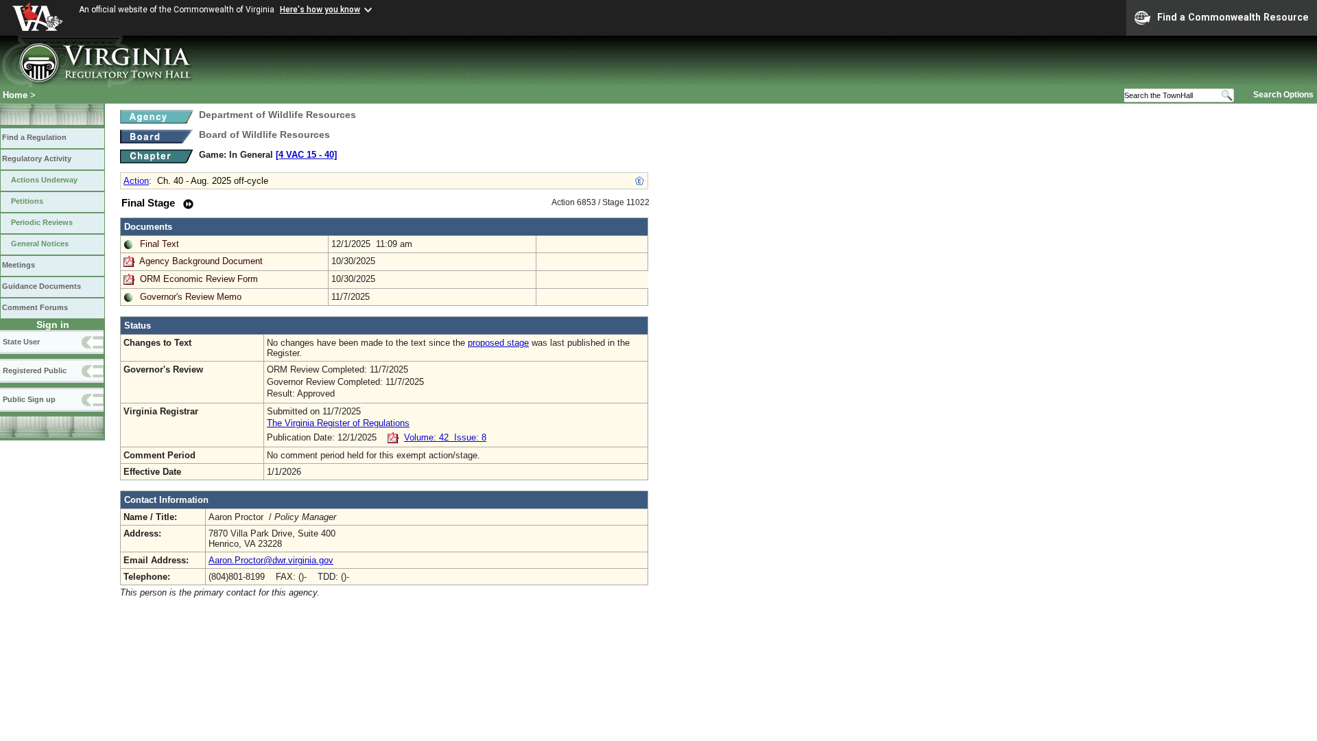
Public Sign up (29, 399)
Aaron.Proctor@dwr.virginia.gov (271, 560)
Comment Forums (35, 307)
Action (136, 181)
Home (15, 95)
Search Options (1283, 95)
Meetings (18, 265)
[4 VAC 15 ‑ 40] (306, 155)
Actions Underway (44, 180)
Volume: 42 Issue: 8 (445, 437)
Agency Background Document (201, 261)
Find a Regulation (34, 137)
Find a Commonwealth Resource (1233, 17)
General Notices (40, 243)
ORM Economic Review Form (199, 279)
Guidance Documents (41, 286)
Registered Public (35, 370)
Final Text (159, 244)
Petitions (27, 201)
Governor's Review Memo (190, 297)
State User (21, 342)
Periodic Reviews (42, 222)
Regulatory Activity (36, 158)
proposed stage (498, 343)
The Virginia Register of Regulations (338, 423)
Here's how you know (320, 9)
